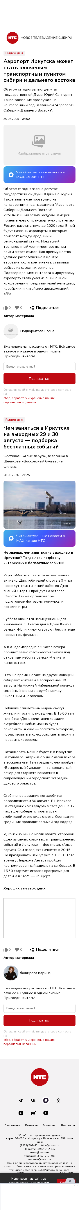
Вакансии (31, 1125)
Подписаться (39, 378)
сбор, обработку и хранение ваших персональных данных (29, 400)
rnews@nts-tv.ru (39, 1152)
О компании (12, 1125)
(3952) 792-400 (45, 1156)
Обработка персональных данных (40, 1135)
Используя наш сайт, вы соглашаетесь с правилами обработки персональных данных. (29, 1183)
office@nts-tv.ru (49, 1145)
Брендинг (49, 1125)
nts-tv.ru (9, 1166)
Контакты (68, 1125)
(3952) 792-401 (29, 1145)
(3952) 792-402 (46, 1149)
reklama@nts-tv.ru (39, 1159)
